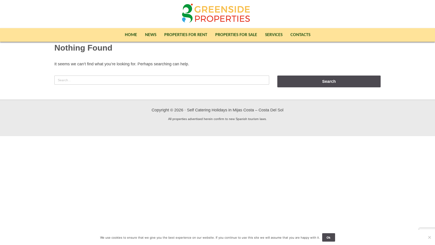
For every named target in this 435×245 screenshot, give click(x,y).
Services (274, 35)
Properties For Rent (185, 35)
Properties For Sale (236, 35)
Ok (328, 237)
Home (131, 35)
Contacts (300, 35)
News (150, 35)
